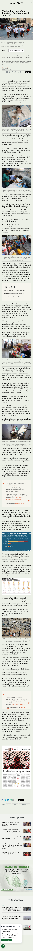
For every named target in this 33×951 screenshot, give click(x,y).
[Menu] (2, 3)
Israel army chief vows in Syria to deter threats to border (11, 837)
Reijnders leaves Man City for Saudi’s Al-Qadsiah (10, 853)
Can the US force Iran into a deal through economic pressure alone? (11, 918)
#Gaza (15, 485)
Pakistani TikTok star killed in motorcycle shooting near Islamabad (10, 824)
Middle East (5, 914)
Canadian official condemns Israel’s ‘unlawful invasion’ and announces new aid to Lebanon (11, 831)
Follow (28, 72)
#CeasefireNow (18, 497)
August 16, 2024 (19, 503)
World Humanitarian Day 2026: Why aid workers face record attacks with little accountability (11, 909)
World (3, 905)
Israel (15, 804)
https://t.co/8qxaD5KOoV (18, 704)
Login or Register (7, 940)
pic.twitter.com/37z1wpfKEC (13, 499)
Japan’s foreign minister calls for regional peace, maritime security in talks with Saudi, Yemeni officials (12, 846)
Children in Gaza (24, 804)
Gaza (8, 804)
